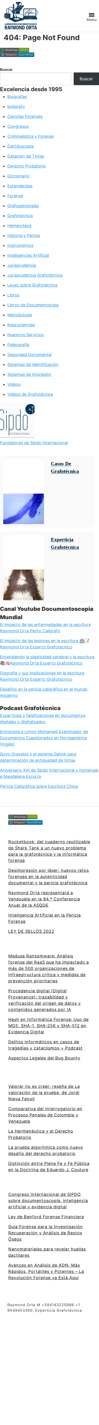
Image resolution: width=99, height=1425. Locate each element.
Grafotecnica (20, 215)
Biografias (17, 96)
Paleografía (18, 344)
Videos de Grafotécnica (30, 394)
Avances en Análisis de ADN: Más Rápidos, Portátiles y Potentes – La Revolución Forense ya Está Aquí (46, 1271)
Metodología (19, 314)
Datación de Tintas (25, 156)
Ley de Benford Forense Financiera (46, 1216)
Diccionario (18, 176)
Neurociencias (21, 324)
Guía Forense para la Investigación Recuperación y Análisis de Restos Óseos (45, 1233)
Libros (13, 295)
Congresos (18, 126)
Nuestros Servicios (25, 334)
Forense (15, 195)
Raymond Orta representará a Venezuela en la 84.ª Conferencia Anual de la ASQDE (44, 899)
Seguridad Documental (29, 354)
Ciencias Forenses (25, 116)
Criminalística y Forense (30, 136)
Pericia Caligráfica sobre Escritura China (39, 786)
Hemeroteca (19, 225)
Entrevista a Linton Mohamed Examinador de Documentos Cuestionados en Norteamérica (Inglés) (44, 738)
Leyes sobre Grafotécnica (32, 285)
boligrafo (16, 106)
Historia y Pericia (23, 235)
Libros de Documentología (32, 305)
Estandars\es (19, 185)
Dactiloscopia (20, 146)
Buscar (6, 69)
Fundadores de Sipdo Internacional (34, 442)
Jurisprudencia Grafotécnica (34, 275)
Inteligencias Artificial (28, 255)
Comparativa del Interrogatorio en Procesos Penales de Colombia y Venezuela (45, 1115)
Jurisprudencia (21, 265)
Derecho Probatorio (26, 166)
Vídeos (13, 384)
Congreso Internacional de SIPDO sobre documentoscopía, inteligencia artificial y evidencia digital (48, 1200)
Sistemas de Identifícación (32, 364)
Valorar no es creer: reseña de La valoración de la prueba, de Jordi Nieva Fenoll (44, 1092)
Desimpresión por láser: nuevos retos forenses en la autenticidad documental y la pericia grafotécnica (48, 876)
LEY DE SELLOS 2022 (31, 931)
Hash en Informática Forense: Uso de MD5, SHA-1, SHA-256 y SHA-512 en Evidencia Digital (48, 1025)
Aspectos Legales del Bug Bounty (44, 1058)
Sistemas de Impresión (29, 374)
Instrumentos (20, 245)
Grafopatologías (23, 205)
